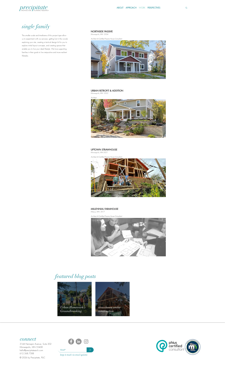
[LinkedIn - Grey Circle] (79, 341)
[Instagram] (86, 341)
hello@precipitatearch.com (31, 350)
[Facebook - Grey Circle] (71, 341)
